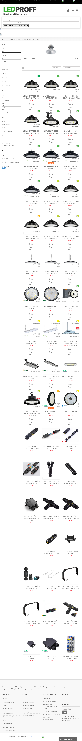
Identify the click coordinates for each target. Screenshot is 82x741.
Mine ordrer (26, 699)
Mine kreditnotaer (28, 705)
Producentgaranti (8, 708)
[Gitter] (23, 68)
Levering (5, 705)
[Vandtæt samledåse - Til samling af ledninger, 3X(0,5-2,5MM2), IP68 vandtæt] (51, 609)
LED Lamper (27, 39)
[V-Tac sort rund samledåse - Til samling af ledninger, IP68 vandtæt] (70, 434)
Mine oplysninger (28, 712)
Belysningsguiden (8, 727)
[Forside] (2, 39)
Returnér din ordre (8, 717)
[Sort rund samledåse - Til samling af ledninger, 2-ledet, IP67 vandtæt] (51, 434)
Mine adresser (27, 708)
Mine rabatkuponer (28, 715)
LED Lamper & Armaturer (13, 39)
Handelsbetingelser (9, 702)
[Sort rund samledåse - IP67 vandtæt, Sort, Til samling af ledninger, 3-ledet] (31, 469)
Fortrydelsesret (7, 723)
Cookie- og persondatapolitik (8, 713)
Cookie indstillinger (8, 730)
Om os (5, 720)
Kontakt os (6, 699)
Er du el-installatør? (66, 739)
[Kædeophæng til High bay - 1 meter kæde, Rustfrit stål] (51, 574)
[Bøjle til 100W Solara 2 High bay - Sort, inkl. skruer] (70, 574)
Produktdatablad (36, 78)
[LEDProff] (32, 10)
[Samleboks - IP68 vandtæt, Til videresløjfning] (31, 644)
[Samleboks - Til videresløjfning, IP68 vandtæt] (51, 644)
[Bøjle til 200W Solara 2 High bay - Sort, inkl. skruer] (31, 609)
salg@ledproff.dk (48, 720)
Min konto (25, 694)
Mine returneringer (28, 702)
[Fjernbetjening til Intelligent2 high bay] (70, 644)
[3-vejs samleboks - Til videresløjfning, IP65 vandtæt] (70, 539)
